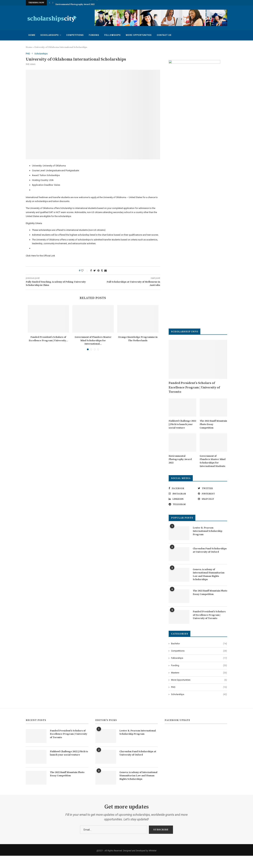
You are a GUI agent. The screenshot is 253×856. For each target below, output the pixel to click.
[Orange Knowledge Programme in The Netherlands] (138, 319)
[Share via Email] (105, 270)
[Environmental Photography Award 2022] (182, 442)
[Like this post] (84, 270)
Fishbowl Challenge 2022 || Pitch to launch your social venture (182, 424)
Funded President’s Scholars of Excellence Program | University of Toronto (194, 387)
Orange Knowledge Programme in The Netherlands (137, 339)
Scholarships (49, 35)
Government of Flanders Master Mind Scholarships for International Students (212, 461)
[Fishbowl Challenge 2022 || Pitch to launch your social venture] (182, 407)
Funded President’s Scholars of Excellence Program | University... (48, 339)
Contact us (164, 35)
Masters (199, 672)
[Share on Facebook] (91, 270)
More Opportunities (139, 35)
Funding (94, 35)
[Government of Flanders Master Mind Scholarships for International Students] (93, 319)
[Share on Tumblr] (102, 270)
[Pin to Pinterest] (98, 270)
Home (31, 35)
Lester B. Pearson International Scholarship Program (207, 531)
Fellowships (112, 35)
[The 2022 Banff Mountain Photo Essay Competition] (213, 407)
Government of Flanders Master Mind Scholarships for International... (93, 340)
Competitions (75, 35)
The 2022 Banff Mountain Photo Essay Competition (213, 424)
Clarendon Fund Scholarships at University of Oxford (210, 550)
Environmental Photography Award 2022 (75, 3)
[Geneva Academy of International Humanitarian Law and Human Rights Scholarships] (179, 575)
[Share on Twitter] (94, 270)
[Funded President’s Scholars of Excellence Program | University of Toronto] (48, 319)
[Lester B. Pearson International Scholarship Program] (179, 533)
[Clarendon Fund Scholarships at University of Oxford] (179, 554)
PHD (28, 53)
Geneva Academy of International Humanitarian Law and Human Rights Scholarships (208, 574)
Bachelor (199, 643)
